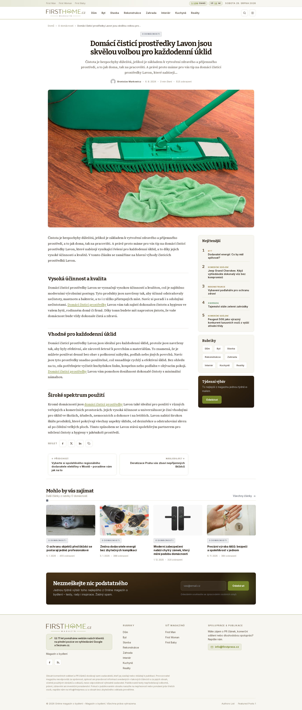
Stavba (114, 12)
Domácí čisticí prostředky (86, 304)
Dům (94, 12)
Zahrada (151, 12)
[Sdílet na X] (71, 443)
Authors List (228, 703)
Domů (51, 25)
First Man (51, 3)
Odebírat (212, 399)
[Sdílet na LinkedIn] (80, 443)
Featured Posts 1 (247, 703)
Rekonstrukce (132, 12)
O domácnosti (65, 25)
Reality (195, 12)
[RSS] (58, 662)
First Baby (80, 3)
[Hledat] (244, 13)
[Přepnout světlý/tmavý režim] (252, 13)
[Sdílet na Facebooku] (62, 443)
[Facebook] (49, 662)
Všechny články (242, 496)
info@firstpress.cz (227, 646)
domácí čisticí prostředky (103, 404)
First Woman (65, 3)
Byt (103, 12)
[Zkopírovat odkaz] (88, 443)
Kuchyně (180, 12)
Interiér (165, 12)
